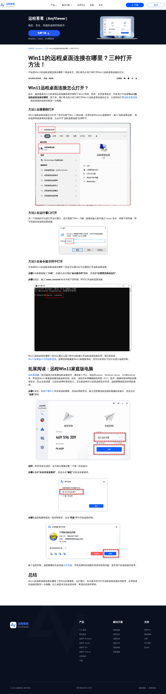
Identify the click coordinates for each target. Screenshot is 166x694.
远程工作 (116, 643)
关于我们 (147, 643)
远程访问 (116, 634)
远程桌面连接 (130, 97)
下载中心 (49, 391)
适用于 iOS (83, 647)
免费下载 (42, 33)
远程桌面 (116, 630)
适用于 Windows (85, 639)
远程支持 (116, 639)
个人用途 (82, 630)
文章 (46, 48)
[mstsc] (83, 240)
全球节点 (81, 5)
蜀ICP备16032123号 (84, 688)
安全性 (146, 647)
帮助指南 (147, 634)
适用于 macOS (84, 643)
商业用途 (82, 634)
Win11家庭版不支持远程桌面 (42, 359)
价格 (92, 5)
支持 (101, 5)
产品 (53, 5)
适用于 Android (85, 652)
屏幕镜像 (116, 652)
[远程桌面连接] (83, 164)
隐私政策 (142, 688)
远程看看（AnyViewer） (36, 48)
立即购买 (82, 656)
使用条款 (152, 688)
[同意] (83, 541)
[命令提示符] (83, 317)
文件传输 (67, 565)
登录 (156, 5)
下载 (135, 5)
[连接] (83, 430)
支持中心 (147, 630)
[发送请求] (83, 495)
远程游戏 (116, 647)
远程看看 (32, 375)
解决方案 (66, 5)
